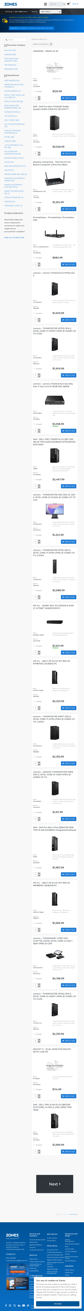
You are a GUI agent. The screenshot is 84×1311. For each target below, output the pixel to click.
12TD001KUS (37, 358)
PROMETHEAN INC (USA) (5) (15, 174)
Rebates (55, 426)
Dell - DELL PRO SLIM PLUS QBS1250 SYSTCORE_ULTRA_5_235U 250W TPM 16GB (52, 1107)
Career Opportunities (37, 1261)
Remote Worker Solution (56, 1257)
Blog (66, 1246)
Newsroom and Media (71, 1235)
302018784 (37, 253)
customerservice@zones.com (16, 1260)
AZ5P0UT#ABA (38, 912)
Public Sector (69, 1270)
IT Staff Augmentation (54, 1252)
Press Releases (70, 1261)
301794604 (37, 1084)
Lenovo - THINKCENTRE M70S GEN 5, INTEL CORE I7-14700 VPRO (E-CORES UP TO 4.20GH (54, 553)
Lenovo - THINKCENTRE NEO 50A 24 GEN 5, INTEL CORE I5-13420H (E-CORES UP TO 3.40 (54, 497)
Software (50, 1266)
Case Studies (69, 1249)
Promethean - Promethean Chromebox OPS (53, 218)
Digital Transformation (54, 1260)
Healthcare (69, 1272)
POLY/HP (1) (9, 170)
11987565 (36, 696)
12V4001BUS (37, 801)
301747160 (36, 86)
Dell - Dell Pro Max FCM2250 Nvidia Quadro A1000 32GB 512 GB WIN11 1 (51, 107)
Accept (57, 1304)
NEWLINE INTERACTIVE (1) (15, 166)
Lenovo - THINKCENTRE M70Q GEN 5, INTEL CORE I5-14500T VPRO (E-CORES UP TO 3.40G (54, 996)
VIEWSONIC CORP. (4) (13, 206)
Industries (69, 1266)
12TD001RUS (37, 302)
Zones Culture (52, 1238)
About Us (33, 1255)
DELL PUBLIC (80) (11, 120)
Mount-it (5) (8, 162)
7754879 (36, 197)
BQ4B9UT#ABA (38, 635)
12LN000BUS (37, 413)
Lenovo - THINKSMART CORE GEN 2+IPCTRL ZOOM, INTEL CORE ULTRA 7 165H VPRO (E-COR (52, 941)
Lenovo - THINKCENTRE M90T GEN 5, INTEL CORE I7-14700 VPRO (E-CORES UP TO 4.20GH (54, 719)
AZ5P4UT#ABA (38, 690)
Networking (33, 1242)
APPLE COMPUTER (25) (13, 102)
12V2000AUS (37, 746)
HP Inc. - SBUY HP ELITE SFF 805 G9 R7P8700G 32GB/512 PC (51, 662)
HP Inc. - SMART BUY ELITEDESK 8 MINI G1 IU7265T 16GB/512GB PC (53, 606)
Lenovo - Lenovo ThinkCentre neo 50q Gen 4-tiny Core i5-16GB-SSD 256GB (53, 385)
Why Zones (33, 1259)
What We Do (52, 1246)
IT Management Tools (36, 1277)
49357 (35, 80)
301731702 (36, 973)
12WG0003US (38, 968)
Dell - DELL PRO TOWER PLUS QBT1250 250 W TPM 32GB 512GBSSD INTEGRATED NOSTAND (54, 442)
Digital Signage (52, 1269)
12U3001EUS (37, 579)
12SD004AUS (37, 524)
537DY (35, 136)
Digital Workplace (35, 1245)
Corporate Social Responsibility (35, 1265)
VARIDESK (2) (9, 202)
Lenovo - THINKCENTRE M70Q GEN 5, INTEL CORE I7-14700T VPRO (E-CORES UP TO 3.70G (54, 331)
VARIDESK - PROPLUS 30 (45, 51)
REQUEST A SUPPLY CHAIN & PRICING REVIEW (31, 28)
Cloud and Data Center (37, 1240)
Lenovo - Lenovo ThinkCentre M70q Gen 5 (54, 274)
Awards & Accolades (72, 1244)
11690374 (36, 1029)
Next (54, 1184)
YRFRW (35, 1134)
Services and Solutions (34, 1235)
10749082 (36, 419)
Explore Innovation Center (71, 1257)
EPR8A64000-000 (39, 191)
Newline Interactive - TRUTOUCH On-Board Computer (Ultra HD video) (52, 163)
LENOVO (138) (10, 141)
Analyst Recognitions (69, 1240)
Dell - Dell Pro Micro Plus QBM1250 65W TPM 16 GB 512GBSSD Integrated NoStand (54, 828)
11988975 (36, 918)
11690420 (36, 364)
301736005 (37, 474)
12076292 (36, 1140)
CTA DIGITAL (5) (10, 116)
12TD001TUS (37, 1023)
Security (32, 1247)
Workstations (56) (11, 69)
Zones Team (51, 1240)
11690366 (36, 308)
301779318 (36, 641)
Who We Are (52, 1234)
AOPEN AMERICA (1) (12, 91)
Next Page (73, 1214)
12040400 (36, 807)
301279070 (37, 530)
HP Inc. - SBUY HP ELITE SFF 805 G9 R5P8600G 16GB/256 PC (51, 884)
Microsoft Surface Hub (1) (14, 158)
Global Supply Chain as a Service (55, 1263)
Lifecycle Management (55, 1255)
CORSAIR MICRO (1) (12, 112)
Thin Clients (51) (10, 65)
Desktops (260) (10, 54)
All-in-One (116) (9, 50)
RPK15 (35, 857)
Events (67, 1254)
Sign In (75, 4)
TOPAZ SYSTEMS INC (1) (13, 198)
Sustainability (34, 1271)
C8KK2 (35, 468)
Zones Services (52, 1250)
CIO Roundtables (71, 1251)
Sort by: (41, 12)
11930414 (36, 585)
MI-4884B (36, 1078)
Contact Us (10, 1254)
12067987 (36, 863)
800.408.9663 (11, 1258)
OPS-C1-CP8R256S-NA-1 (41, 247)
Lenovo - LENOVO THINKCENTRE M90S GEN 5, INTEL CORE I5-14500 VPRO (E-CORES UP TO (53, 774)
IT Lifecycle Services (36, 1250)
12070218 (36, 142)
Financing (32, 1268)
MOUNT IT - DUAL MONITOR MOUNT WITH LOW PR (52, 1050)
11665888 (36, 752)
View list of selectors (14, 237)
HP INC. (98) (9, 137)
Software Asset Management (52, 1272)
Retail (67, 1275)
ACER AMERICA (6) (11, 81)
